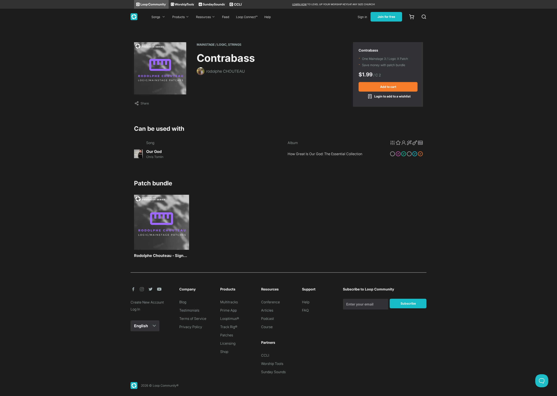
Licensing (227, 343)
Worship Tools (272, 363)
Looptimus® (229, 318)
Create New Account (147, 302)
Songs (155, 17)
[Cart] (411, 16)
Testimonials (189, 310)
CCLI (265, 355)
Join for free (386, 16)
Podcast (267, 318)
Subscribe (408, 303)
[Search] (423, 16)
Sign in (362, 17)
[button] (406, 142)
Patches (226, 335)
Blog (182, 302)
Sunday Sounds (273, 372)
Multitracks (229, 302)
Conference (270, 302)
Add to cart (388, 87)
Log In (135, 309)
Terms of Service (192, 318)
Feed (225, 17)
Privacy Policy (190, 327)
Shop (224, 351)
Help (267, 17)
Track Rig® (228, 327)
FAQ (305, 310)
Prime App (228, 310)
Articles (267, 310)
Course (267, 327)
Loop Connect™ (246, 17)
